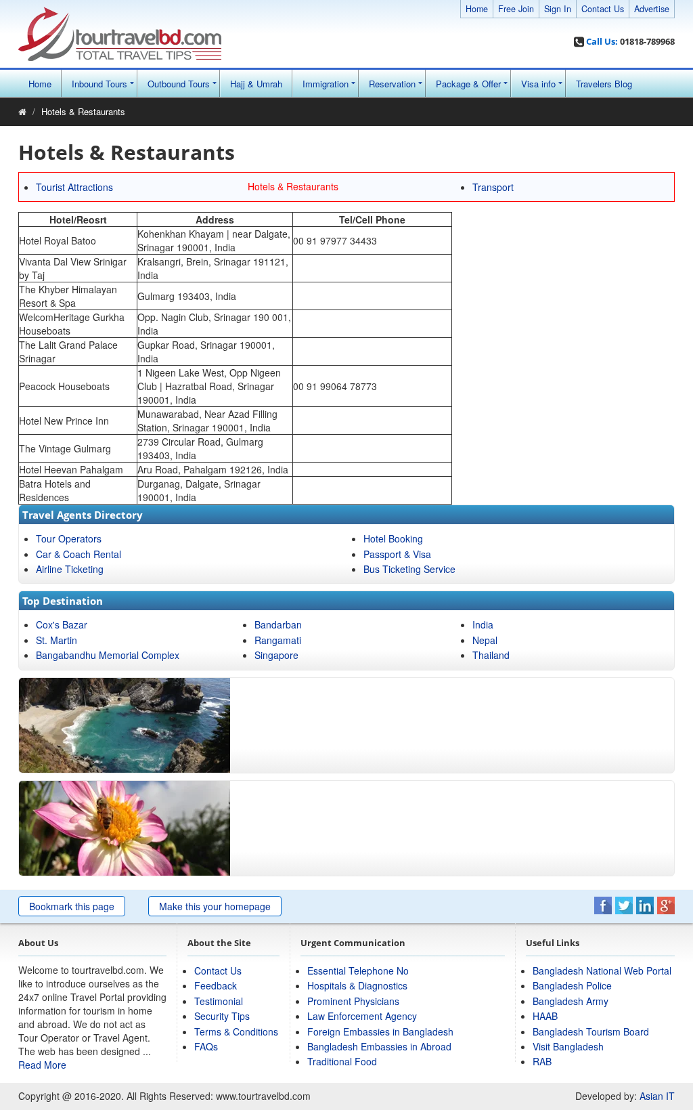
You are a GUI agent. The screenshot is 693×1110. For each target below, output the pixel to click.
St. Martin (56, 640)
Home (477, 9)
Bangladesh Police (572, 985)
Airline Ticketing (70, 569)
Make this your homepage (215, 906)
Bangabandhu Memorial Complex (107, 655)
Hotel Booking (393, 538)
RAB (542, 1061)
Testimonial (218, 1001)
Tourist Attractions (74, 187)
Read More (42, 1064)
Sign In (557, 9)
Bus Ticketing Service (409, 569)
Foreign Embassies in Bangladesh (380, 1031)
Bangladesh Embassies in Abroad (379, 1046)
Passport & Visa (397, 554)
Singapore (276, 655)
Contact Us (602, 9)
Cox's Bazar (61, 624)
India (482, 624)
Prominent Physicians (353, 1001)
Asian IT (657, 1096)
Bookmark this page (71, 906)
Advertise (651, 9)
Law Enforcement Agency (362, 1016)
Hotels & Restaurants (83, 111)
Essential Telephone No (358, 970)
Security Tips (222, 1016)
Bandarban (278, 624)
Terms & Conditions (236, 1031)
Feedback (215, 985)
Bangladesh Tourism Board (591, 1031)
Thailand (491, 655)
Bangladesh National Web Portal (602, 970)
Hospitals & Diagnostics (357, 985)
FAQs (206, 1046)
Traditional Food (342, 1061)
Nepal (484, 640)
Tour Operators (69, 538)
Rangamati (277, 640)
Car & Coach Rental (78, 554)
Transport (493, 187)
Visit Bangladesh (568, 1046)
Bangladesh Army (570, 1001)
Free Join (516, 9)
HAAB (545, 1016)
